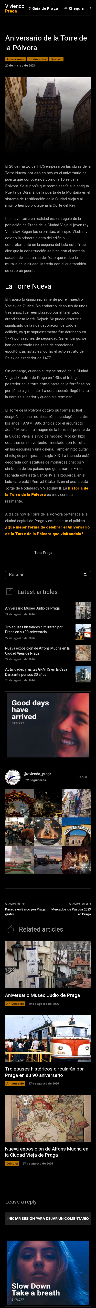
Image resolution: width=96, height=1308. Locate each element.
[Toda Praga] (17, 553)
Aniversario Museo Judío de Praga (32, 608)
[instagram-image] (19, 803)
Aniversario (15, 59)
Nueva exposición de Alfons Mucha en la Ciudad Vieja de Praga (37, 651)
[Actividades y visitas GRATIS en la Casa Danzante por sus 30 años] (83, 674)
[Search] (85, 575)
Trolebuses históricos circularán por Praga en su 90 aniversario (34, 630)
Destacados (37, 59)
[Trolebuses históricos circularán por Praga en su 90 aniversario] (83, 632)
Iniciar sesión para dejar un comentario (48, 1218)
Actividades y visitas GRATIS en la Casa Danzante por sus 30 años (36, 672)
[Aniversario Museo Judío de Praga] (83, 610)
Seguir (82, 777)
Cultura (12, 1163)
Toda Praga (43, 553)
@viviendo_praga (37, 774)
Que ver (56, 59)
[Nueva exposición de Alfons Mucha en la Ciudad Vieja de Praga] (83, 653)
